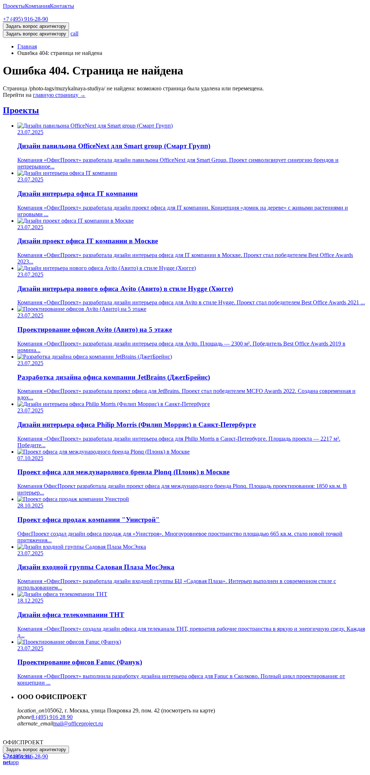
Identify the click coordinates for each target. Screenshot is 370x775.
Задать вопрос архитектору (36, 34)
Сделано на (17, 759)
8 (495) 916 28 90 (52, 717)
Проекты (14, 6)
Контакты (62, 6)
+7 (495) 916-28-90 (25, 19)
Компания (37, 6)
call (74, 33)
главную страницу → (59, 95)
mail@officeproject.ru (78, 723)
